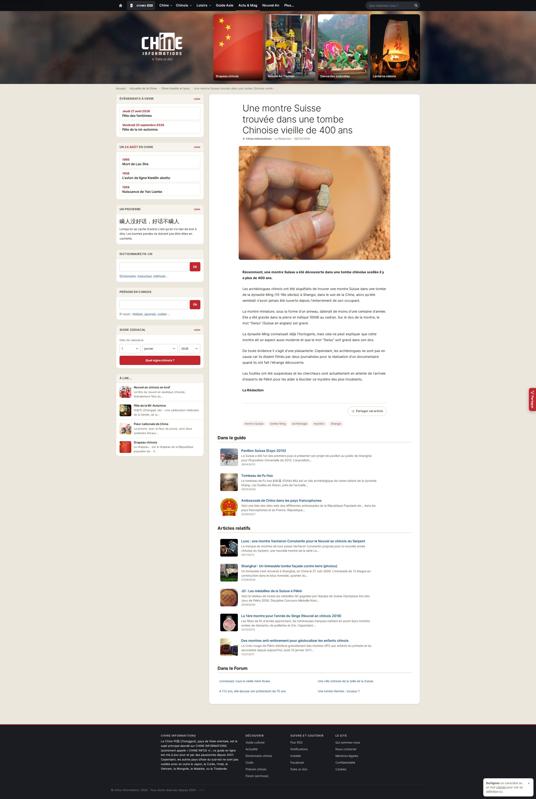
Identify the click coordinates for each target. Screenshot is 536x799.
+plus (196, 98)
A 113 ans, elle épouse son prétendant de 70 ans (252, 691)
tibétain (138, 314)
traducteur (144, 276)
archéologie (299, 423)
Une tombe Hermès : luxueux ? (339, 691)
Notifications (299, 749)
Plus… (289, 5)
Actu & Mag (248, 5)
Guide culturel (255, 742)
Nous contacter (346, 749)
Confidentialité (345, 762)
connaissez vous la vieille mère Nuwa (244, 681)
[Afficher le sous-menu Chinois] (191, 5)
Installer (295, 756)
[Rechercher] (416, 5)
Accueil (120, 88)
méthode (159, 276)
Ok (195, 266)
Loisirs (202, 5)
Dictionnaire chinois (259, 756)
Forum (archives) (257, 776)
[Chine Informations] (162, 44)
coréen (162, 314)
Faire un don (164, 59)
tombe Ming (278, 423)
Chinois (182, 5)
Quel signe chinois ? (160, 360)
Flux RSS (296, 742)
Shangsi (336, 423)
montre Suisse (254, 423)
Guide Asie (224, 5)
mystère (319, 423)
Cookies (340, 769)
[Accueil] (120, 5)
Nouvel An (270, 5)
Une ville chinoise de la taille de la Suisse (345, 681)
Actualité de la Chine (143, 88)
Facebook (297, 762)
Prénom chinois (256, 769)
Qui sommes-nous (347, 742)
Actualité (252, 749)
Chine (164, 5)
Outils (249, 762)
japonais (150, 314)
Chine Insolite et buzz (175, 88)
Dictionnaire (128, 276)
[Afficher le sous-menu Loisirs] (210, 5)
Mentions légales (346, 756)
